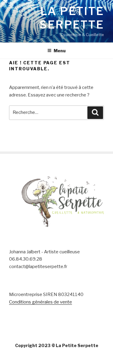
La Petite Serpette (71, 18)
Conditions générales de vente (40, 302)
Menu (60, 50)
